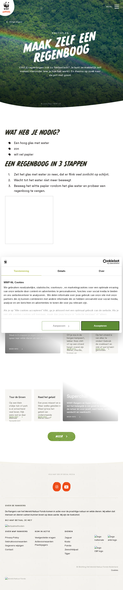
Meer (59, 436)
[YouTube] (66, 486)
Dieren (69, 531)
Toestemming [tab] (21, 271)
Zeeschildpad (71, 549)
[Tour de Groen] (18, 388)
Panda (68, 545)
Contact (9, 549)
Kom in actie (42, 531)
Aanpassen (59, 325)
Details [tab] (62, 271)
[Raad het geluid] (47, 388)
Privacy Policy (12, 537)
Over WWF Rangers (16, 531)
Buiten (14, 22)
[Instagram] (57, 486)
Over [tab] (101, 271)
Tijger (67, 553)
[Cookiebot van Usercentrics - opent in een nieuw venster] (105, 261)
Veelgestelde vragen (45, 537)
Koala (67, 541)
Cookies (114, 570)
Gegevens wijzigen (14, 545)
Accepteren (100, 325)
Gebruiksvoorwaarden (16, 541)
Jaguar (68, 537)
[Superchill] (90, 388)
